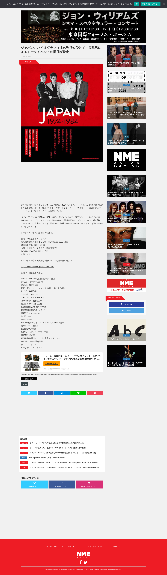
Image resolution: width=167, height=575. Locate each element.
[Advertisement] (62, 183)
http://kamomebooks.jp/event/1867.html (37, 266)
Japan (24, 384)
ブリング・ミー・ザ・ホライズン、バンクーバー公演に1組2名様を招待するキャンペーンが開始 (63, 462)
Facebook (127, 304)
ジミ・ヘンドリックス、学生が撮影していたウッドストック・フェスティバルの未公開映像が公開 (64, 467)
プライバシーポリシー (94, 546)
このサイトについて (50, 546)
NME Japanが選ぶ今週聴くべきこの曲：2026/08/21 (47, 457)
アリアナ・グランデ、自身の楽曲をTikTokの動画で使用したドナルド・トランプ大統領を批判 (63, 453)
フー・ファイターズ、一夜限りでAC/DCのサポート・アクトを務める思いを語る (58, 448)
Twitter (127, 310)
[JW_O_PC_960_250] (83, 26)
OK (137, 4)
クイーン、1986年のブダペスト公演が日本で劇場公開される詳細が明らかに (57, 443)
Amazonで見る (51, 363)
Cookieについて (118, 546)
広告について (72, 546)
